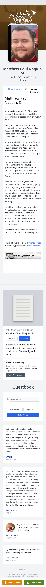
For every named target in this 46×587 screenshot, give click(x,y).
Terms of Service (29, 577)
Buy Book (24, 338)
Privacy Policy (16, 577)
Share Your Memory (15, 375)
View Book (12, 338)
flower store (34, 245)
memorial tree (34, 243)
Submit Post (23, 415)
